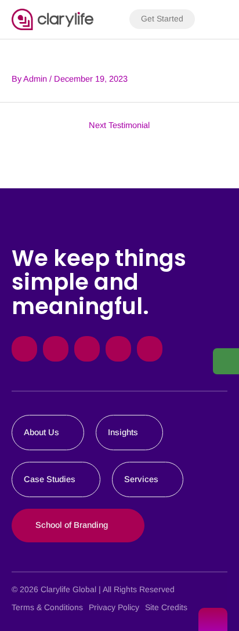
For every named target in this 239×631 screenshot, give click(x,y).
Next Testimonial (119, 125)
